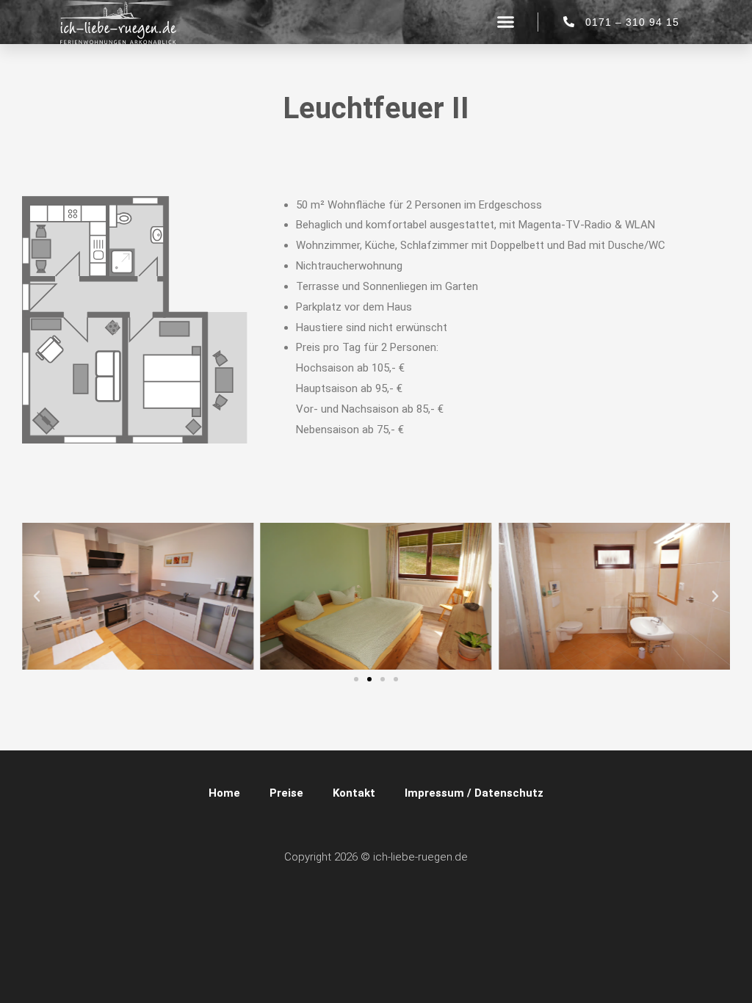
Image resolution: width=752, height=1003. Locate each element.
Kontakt (354, 793)
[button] (505, 22)
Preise (286, 793)
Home (224, 793)
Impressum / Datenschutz (474, 793)
